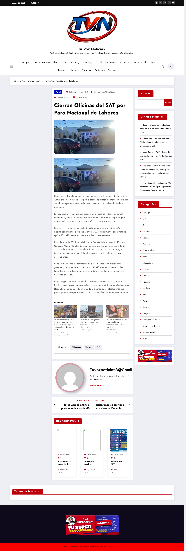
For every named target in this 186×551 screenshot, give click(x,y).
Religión (146, 313)
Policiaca (146, 300)
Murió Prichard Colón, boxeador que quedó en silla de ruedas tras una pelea (156, 156)
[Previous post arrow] (55, 405)
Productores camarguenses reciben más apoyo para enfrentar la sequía (90, 322)
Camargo (24, 62)
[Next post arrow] (129, 405)
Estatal (99, 62)
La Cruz (64, 62)
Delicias (146, 225)
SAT (86, 92)
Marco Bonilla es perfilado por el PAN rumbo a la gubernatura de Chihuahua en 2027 (64, 463)
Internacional (140, 62)
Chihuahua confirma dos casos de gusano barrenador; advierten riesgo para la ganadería (117, 323)
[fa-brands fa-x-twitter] (160, 2)
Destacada (100, 70)
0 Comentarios (81, 97)
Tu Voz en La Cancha (152, 326)
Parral (145, 294)
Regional (62, 70)
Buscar (145, 93)
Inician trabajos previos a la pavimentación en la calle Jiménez (110, 406)
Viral (145, 338)
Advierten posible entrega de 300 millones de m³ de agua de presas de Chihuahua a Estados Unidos (91, 463)
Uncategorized (149, 332)
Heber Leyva (65, 454)
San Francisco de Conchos (45, 62)
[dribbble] (164, 2)
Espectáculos (148, 250)
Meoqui (146, 275)
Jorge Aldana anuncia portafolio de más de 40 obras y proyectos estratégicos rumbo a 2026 (75, 406)
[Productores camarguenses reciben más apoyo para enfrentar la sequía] (91, 311)
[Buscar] (163, 67)
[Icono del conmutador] (12, 67)
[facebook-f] (156, 2)
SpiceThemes (115, 546)
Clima (152, 62)
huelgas (81, 92)
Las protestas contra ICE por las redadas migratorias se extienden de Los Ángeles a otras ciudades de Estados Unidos (64, 324)
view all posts (97, 385)
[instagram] (169, 2)
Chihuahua (73, 92)
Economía (86, 70)
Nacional (74, 70)
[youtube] (173, 2)
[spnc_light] (171, 66)
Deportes (112, 70)
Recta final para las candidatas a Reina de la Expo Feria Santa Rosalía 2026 (155, 128)
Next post (99, 400)
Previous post (83, 400)
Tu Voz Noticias (91, 49)
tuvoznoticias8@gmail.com (104, 92)
